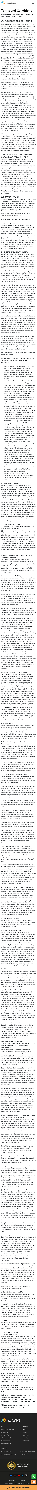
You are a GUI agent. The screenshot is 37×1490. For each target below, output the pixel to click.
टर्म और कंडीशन (23, 1480)
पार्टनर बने (25, 1438)
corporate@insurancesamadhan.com (18, 771)
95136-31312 (7, 1451)
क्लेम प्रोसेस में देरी (5, 1435)
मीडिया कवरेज (25, 1435)
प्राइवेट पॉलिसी (12, 1480)
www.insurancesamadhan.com (11, 215)
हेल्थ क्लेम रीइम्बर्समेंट (5, 1441)
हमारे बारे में (25, 1429)
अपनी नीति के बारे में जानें (6, 1443)
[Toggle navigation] (33, 3)
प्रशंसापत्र (25, 1432)
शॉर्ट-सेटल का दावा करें (6, 1438)
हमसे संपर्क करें (26, 1441)
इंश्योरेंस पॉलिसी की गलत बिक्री (7, 1429)
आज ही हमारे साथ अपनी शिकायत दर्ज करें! (19, 1488)
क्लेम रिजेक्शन (4, 1432)
